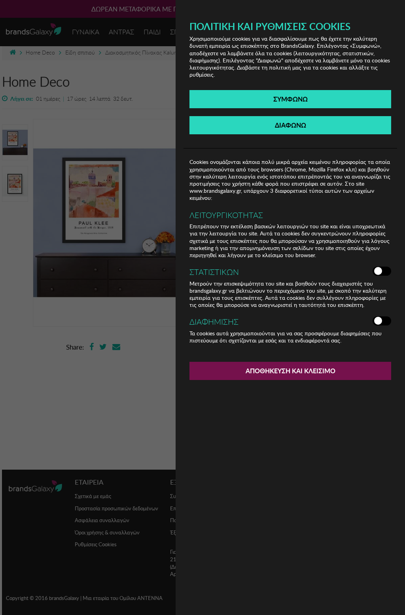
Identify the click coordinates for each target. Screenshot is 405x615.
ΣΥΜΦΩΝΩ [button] (290, 98)
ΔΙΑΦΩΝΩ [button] (290, 125)
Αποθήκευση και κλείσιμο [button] (290, 370)
